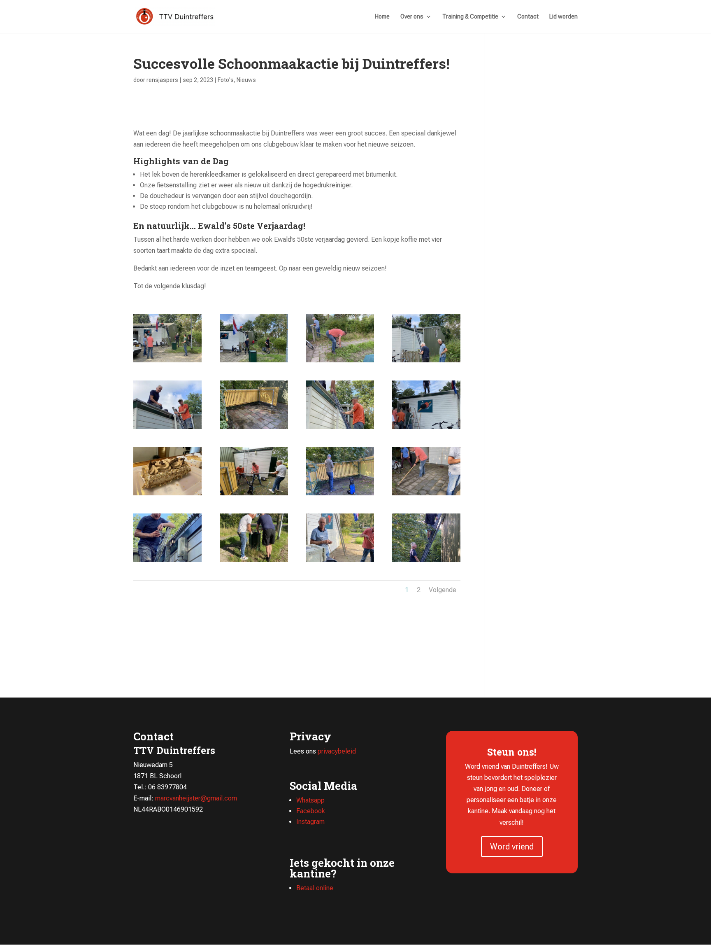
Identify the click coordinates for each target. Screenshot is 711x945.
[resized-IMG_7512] (340, 429)
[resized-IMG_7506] (426, 429)
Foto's (226, 80)
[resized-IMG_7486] (254, 562)
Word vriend (512, 847)
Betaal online (314, 888)
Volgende (442, 590)
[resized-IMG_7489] (167, 562)
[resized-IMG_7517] (426, 362)
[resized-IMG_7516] (167, 429)
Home (382, 17)
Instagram (310, 822)
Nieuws (246, 80)
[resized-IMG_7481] (426, 562)
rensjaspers (162, 80)
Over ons (411, 17)
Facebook (310, 811)
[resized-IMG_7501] (254, 495)
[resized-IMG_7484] (340, 562)
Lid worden (563, 17)
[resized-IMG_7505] (167, 495)
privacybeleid (337, 751)
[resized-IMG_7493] (340, 495)
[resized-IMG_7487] (426, 495)
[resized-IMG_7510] (254, 429)
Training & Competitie (470, 17)
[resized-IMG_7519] (340, 362)
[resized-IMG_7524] (167, 362)
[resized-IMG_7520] (254, 362)
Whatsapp (310, 800)
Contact (528, 17)
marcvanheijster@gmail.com (196, 798)
